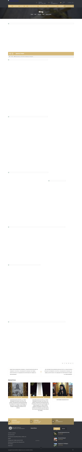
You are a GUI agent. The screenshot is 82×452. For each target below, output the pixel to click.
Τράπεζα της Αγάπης (12, 432)
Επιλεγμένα (31, 56)
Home (32, 14)
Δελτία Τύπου (22, 56)
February (39, 14)
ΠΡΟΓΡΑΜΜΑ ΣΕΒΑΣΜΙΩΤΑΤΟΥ (63, 399)
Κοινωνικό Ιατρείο (11, 434)
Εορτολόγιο (37, 440)
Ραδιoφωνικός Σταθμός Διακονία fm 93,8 (15, 440)
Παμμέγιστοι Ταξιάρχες (63, 443)
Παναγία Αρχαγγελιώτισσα (63, 432)
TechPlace (31, 449)
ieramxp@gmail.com (54, 3)
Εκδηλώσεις (27, 56)
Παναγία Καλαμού (62, 438)
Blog (43, 14)
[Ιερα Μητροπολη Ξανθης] (13, 1)
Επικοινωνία (10, 445)
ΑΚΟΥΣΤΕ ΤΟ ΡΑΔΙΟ (69, 6)
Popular (57, 428)
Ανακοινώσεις (18, 56)
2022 (35, 14)
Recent (63, 428)
